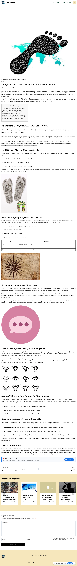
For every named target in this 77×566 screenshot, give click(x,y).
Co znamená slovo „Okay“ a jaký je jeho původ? (13, 108)
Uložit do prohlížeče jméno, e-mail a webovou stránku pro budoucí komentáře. (63, 539)
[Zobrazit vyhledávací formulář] (74, 2)
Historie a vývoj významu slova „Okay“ (11, 113)
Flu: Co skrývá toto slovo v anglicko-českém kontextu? (47, 497)
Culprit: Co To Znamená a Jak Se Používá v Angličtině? (9, 497)
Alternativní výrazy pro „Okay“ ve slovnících (13, 111)
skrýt (18, 106)
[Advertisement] (38, 13)
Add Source (70, 563)
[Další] (73, 493)
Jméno (4, 539)
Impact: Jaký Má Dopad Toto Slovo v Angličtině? (63, 469)
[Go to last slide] (4, 493)
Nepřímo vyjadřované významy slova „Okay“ (13, 118)
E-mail (29, 539)
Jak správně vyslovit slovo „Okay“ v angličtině (13, 115)
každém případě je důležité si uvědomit (12, 438)
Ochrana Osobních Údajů (44, 562)
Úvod (53, 2)
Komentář (5, 522)
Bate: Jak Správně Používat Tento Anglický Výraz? (66, 497)
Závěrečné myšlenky (7, 120)
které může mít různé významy (39, 422)
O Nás (63, 2)
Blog (58, 2)
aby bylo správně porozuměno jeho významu (25, 145)
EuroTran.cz (5, 87)
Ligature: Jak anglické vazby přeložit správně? (13, 469)
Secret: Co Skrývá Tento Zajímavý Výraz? (27, 497)
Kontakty (69, 2)
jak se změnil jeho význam (52, 290)
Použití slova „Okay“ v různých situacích (12, 110)
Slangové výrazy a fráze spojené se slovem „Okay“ (14, 116)
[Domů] (1, 79)
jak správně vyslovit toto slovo (49, 352)
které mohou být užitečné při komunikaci (27, 401)
